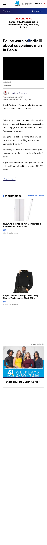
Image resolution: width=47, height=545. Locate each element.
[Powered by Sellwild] (40, 344)
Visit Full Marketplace (36, 196)
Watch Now (39, 4)
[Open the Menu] (4, 4)
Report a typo (9, 179)
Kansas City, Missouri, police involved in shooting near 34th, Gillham (23, 24)
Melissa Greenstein (20, 93)
